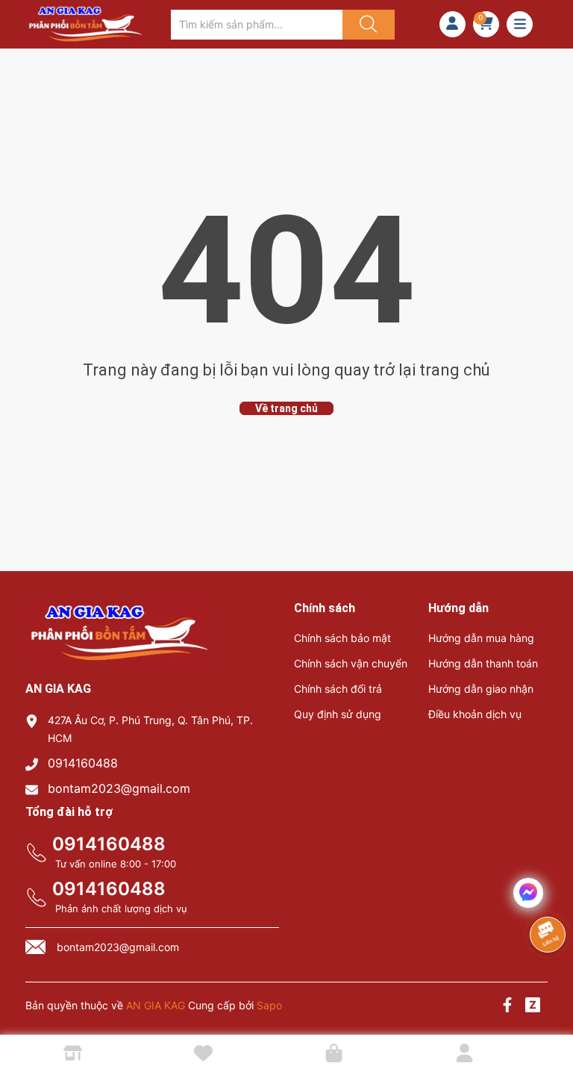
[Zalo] (532, 1006)
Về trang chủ (286, 408)
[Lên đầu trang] (549, 1008)
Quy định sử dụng (337, 714)
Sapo (269, 1005)
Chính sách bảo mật (342, 638)
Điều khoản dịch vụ (475, 714)
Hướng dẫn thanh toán (483, 663)
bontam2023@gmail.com (119, 788)
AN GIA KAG (155, 1005)
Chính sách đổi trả (338, 688)
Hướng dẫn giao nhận (480, 688)
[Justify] (366, 25)
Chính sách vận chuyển (350, 663)
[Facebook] (507, 1006)
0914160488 (83, 762)
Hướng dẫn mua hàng (481, 638)
